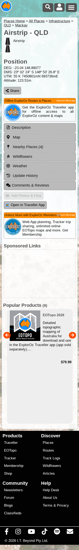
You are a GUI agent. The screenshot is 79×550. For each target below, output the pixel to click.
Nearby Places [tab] (27, 147)
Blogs (8, 505)
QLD (7, 25)
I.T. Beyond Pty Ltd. (32, 540)
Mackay (21, 25)
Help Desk (51, 490)
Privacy (63, 505)
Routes (48, 450)
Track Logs (51, 458)
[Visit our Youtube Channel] (31, 532)
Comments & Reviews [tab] (30, 185)
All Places (37, 21)
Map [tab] (16, 137)
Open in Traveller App (28, 205)
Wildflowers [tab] (22, 156)
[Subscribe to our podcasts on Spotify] (57, 532)
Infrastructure (59, 21)
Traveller (11, 443)
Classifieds (12, 513)
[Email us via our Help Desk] (70, 532)
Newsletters (13, 490)
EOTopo (10, 450)
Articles (49, 474)
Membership (13, 466)
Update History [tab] (25, 176)
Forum (9, 498)
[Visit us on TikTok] (44, 532)
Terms (47, 505)
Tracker (10, 458)
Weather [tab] (19, 166)
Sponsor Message (65, 100)
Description (21, 127)
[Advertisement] (39, 273)
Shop (8, 474)
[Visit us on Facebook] (6, 532)
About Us (50, 498)
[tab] (40, 127)
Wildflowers (52, 466)
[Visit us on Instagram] (18, 532)
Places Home (14, 21)
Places (48, 443)
